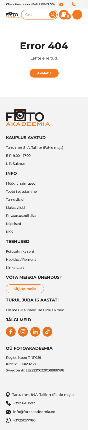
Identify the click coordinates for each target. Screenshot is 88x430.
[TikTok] (47, 332)
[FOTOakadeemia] (13, 14)
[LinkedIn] (35, 332)
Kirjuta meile (24, 289)
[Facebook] (11, 332)
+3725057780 (24, 420)
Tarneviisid (15, 199)
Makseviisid (15, 207)
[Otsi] (52, 14)
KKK (9, 232)
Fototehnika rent (20, 251)
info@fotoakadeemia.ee (61, 4)
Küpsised (13, 223)
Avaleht (44, 73)
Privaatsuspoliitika (21, 215)
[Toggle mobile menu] (77, 15)
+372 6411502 (73, 4)
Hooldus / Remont (21, 259)
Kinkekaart (15, 267)
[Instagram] (23, 332)
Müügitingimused (21, 183)
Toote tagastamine (21, 191)
